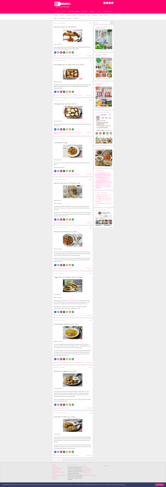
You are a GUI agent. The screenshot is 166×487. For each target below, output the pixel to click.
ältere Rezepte (57, 459)
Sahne (97, 184)
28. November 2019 (58, 179)
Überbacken (98, 188)
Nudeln (97, 181)
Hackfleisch (67, 55)
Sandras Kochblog (62, 4)
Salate (100, 15)
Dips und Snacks (81, 15)
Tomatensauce (56, 133)
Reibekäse (104, 182)
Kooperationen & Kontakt (74, 11)
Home (58, 11)
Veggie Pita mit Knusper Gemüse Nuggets (68, 277)
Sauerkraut (73, 455)
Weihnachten (101, 186)
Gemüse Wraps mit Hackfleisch (65, 27)
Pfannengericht (67, 455)
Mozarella (79, 132)
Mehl (106, 180)
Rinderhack (110, 182)
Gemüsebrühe (104, 175)
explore (97, 198)
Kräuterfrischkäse (73, 132)
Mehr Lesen (89, 55)
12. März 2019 (57, 367)
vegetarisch (71, 222)
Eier (111, 173)
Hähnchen (108, 177)
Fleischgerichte (62, 18)
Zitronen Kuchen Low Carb (105, 195)
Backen (102, 173)
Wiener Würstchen (69, 174)
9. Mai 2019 (57, 273)
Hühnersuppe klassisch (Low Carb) (66, 324)
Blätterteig (107, 173)
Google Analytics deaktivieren (89, 475)
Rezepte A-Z (92, 11)
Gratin (108, 175)
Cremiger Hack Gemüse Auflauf (65, 104)
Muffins (108, 180)
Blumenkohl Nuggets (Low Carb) (65, 371)
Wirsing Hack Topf (104, 196)
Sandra (64, 23)
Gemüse (106, 15)
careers (97, 200)
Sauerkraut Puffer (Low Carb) (64, 417)
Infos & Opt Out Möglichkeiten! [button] (119, 484)
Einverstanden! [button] (159, 484)
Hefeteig (104, 177)
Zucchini (105, 186)
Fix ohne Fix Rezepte (107, 11)
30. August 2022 (58, 60)
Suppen (55, 18)
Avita (66, 208)
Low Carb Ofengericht (68, 95)
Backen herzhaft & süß (71, 15)
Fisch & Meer (94, 15)
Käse (96, 180)
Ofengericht (75, 95)
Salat (100, 184)
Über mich (63, 11)
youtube (97, 203)
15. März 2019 (57, 320)
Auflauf (98, 173)
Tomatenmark (109, 185)
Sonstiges (75, 18)
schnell (68, 315)
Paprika (73, 55)
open (96, 195)
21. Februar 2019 (58, 412)
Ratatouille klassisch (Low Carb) (65, 232)
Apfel (96, 173)
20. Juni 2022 (57, 138)
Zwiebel (108, 186)
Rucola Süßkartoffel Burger (72, 300)
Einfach (61, 222)
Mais (71, 55)
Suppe (64, 174)
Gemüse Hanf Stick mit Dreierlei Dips (67, 183)
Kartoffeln (102, 178)
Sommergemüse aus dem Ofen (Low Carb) (69, 65)
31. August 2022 (58, 23)
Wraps (76, 55)
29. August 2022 (58, 100)
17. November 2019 (58, 227)
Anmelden (85, 467)
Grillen (110, 175)
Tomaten (80, 95)
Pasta (88, 15)
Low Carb (99, 11)
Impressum (84, 11)
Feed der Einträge (87, 468)
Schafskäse (103, 184)
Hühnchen (75, 362)
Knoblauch (107, 178)
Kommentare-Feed (87, 470)
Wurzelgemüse (76, 174)
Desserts (69, 18)
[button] (55, 52)
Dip (109, 173)
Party (68, 222)
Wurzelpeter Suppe (61, 143)
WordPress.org (86, 472)
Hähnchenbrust (97, 178)
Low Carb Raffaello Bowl (105, 198)
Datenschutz (55, 467)
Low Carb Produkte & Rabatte (58, 475)
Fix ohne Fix (62, 15)
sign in (96, 196)
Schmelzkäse (108, 184)
